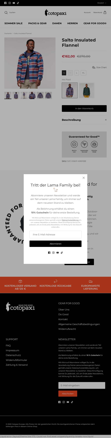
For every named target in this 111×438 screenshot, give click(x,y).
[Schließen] (84, 178)
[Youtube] (58, 253)
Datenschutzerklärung (70, 220)
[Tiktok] (62, 253)
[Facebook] (49, 253)
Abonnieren (55, 243)
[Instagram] (53, 253)
